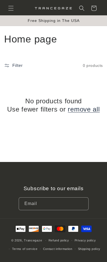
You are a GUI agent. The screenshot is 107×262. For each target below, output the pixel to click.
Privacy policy (85, 240)
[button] (11, 8)
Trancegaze (33, 240)
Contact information (57, 248)
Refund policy (59, 240)
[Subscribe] (82, 203)
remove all (84, 109)
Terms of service (25, 248)
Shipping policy (89, 248)
